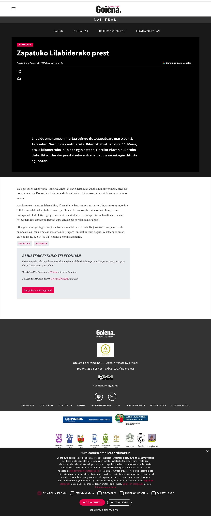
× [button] (207, 451)
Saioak (58, 31)
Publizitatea (65, 405)
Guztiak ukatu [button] (119, 502)
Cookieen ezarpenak (133, 484)
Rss (118, 405)
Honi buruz (28, 405)
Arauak (81, 405)
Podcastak (81, 31)
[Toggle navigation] (13, 9)
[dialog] (105, 482)
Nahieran (105, 19)
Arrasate (41, 243)
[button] (105, 510)
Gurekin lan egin (180, 405)
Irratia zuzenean (148, 31)
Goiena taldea (158, 405)
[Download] (20, 78)
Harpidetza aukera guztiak (38, 290)
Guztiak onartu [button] (92, 502)
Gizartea (24, 243)
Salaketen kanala (135, 405)
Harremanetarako (101, 405)
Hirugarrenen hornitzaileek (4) (84, 470)
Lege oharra (46, 405)
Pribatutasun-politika (105, 487)
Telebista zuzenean (112, 31)
